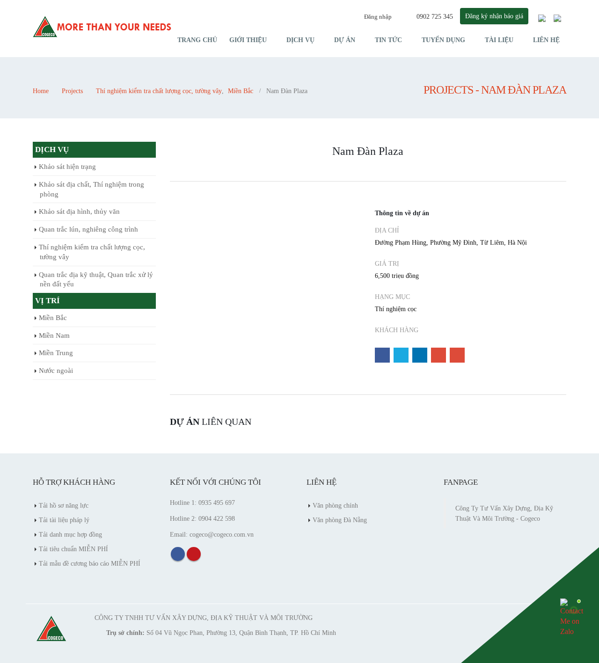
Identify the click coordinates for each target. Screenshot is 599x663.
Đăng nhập (378, 16)
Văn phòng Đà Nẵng (340, 520)
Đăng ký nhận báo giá (494, 16)
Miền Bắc (53, 317)
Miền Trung (56, 353)
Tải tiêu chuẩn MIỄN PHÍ (73, 549)
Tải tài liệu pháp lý (64, 520)
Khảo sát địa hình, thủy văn (79, 211)
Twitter (401, 355)
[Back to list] (176, 154)
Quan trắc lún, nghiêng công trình (88, 229)
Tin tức (388, 40)
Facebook (382, 355)
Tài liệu (499, 40)
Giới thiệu (248, 40)
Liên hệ (546, 40)
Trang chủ (197, 40)
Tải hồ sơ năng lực (63, 505)
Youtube (194, 554)
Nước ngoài (56, 370)
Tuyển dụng (443, 40)
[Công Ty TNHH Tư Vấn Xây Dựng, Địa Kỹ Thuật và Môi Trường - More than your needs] (103, 27)
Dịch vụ (300, 40)
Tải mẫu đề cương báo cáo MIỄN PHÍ (89, 563)
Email (457, 355)
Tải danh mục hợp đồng (70, 534)
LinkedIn (419, 355)
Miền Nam (54, 335)
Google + (438, 355)
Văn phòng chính (335, 505)
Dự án (344, 40)
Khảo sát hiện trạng (67, 166)
